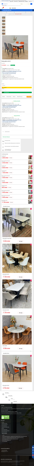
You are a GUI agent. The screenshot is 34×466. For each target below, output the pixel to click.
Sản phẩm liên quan (19, 95)
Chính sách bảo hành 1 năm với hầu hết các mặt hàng (12, 145)
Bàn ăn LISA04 (5, 344)
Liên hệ (31, 1)
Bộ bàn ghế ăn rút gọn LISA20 (7, 237)
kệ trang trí (19, 5)
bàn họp (14, 5)
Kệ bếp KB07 (3, 179)
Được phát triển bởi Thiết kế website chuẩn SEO (17, 463)
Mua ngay (29, 95)
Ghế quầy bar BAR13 (4, 184)
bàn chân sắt (8, 5)
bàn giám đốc (11, 5)
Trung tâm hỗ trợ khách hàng (5, 426)
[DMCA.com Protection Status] (5, 416)
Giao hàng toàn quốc (7, 139)
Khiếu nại (3, 427)
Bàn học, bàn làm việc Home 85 (6, 194)
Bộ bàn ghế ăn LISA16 (6, 273)
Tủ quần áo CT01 (4, 155)
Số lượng (3, 87)
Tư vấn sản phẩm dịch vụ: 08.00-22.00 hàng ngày (8, 149)
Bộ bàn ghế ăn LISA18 (6, 384)
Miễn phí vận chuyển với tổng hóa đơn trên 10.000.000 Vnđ (12, 142)
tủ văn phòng (16, 5)
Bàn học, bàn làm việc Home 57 (6, 189)
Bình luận (14, 95)
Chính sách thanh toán (4, 423)
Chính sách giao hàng (4, 428)
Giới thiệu (12, 1)
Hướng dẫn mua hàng (21, 1)
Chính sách (16, 1)
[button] (3, 46)
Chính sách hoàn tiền (4, 431)
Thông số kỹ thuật (8, 95)
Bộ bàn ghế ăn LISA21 (4, 199)
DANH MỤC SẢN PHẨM (7, 10)
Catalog (27, 1)
